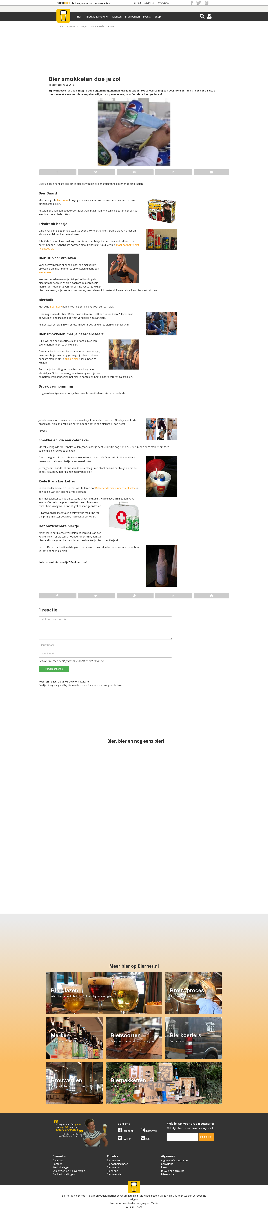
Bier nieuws (114, 1167)
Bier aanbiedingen (117, 1164)
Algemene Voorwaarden (175, 1160)
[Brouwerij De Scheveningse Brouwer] (163, 877)
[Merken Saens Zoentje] (223, 877)
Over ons (58, 1160)
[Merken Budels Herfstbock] (134, 767)
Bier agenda (114, 1174)
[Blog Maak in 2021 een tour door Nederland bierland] (44, 877)
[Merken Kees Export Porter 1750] (134, 822)
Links (164, 1167)
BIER (60, 2)
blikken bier (71, 359)
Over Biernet (163, 3)
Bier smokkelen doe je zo (102, 26)
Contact (137, 3)
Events (147, 16)
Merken (117, 16)
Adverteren (149, 3)
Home (60, 26)
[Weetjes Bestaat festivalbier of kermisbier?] (213, 822)
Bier (78, 16)
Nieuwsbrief (168, 1174)
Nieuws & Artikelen (97, 16)
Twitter (126, 1138)
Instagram (151, 1131)
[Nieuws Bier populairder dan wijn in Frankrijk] (104, 877)
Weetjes (83, 26)
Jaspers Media (150, 1203)
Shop (158, 16)
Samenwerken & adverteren (69, 1171)
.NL (73, 2)
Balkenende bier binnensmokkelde (115, 488)
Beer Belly (55, 306)
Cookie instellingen (64, 1174)
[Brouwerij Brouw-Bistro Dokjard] (213, 767)
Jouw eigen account (172, 1171)
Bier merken (114, 1160)
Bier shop (112, 1171)
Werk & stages (61, 1167)
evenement (45, 272)
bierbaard (63, 200)
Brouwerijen (132, 16)
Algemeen (71, 26)
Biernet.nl (115, 1203)
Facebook (128, 1131)
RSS (147, 1138)
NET (67, 2)
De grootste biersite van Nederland (93, 3)
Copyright (167, 1164)
